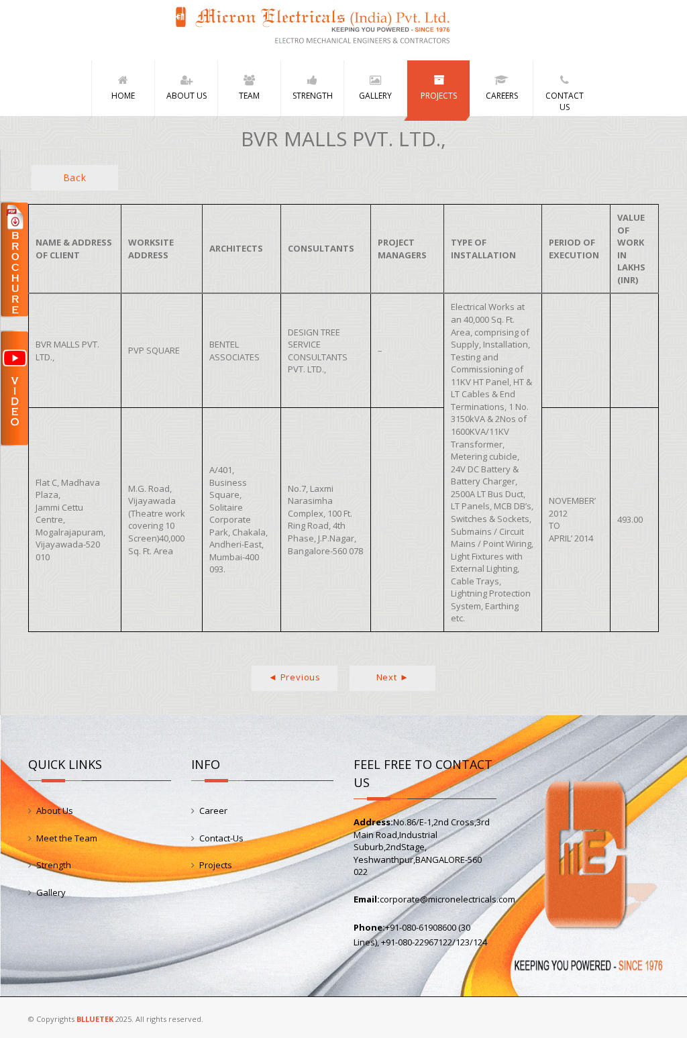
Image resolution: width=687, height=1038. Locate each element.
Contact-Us (221, 838)
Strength (53, 865)
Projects (215, 865)
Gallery (51, 892)
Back (75, 177)
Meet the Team (66, 838)
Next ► (392, 677)
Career (213, 811)
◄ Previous (294, 677)
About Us (54, 811)
